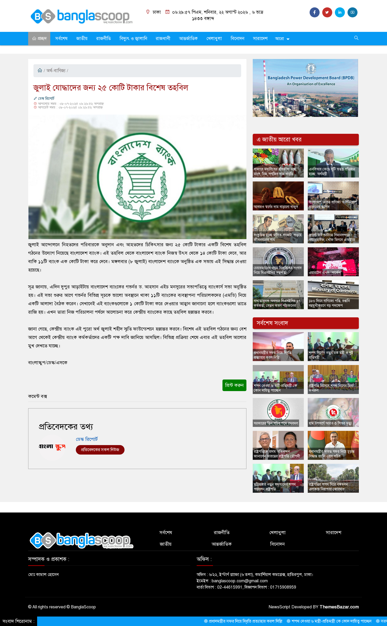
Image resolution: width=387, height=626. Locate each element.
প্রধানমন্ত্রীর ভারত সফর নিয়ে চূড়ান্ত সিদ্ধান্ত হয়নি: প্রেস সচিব (332, 454)
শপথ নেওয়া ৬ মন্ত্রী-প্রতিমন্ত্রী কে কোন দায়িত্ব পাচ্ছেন (275, 388)
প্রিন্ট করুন (234, 385)
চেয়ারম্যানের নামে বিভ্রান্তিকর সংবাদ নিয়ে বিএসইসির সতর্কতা (278, 270)
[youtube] (353, 12)
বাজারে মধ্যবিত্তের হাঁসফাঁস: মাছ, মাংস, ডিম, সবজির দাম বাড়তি (275, 171)
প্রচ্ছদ (41, 38)
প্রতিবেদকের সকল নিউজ (100, 449)
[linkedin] (340, 12)
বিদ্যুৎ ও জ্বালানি (133, 38)
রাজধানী (163, 38)
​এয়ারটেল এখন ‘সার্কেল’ (325, 272)
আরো (279, 38)
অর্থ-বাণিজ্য (56, 70)
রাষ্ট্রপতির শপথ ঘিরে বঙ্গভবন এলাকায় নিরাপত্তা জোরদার (328, 486)
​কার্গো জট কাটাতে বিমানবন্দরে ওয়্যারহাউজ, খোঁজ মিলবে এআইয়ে (332, 237)
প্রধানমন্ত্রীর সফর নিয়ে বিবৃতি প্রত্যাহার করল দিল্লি (272, 355)
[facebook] (315, 12)
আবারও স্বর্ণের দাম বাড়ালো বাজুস (276, 207)
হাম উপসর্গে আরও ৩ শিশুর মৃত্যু (330, 423)
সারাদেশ (260, 38)
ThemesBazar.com (339, 607)
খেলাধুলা (214, 38)
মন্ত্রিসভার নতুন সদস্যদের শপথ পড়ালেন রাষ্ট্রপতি (275, 486)
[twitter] (327, 12)
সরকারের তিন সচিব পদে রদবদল (276, 423)
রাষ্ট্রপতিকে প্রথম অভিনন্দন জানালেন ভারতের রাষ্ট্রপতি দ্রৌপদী (277, 454)
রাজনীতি (103, 38)
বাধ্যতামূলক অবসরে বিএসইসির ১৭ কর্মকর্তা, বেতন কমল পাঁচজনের (277, 303)
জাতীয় (82, 38)
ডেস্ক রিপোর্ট (45, 98)
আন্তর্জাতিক (188, 38)
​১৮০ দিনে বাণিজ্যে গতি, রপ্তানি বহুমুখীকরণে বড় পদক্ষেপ (329, 303)
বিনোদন (237, 38)
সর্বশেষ (61, 38)
